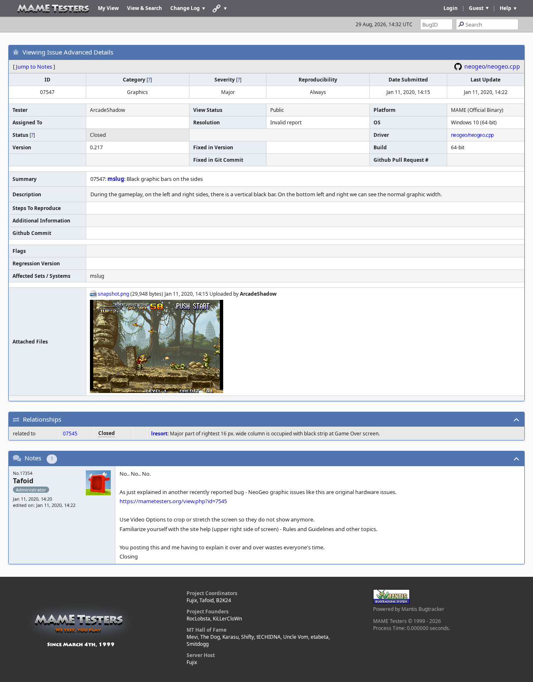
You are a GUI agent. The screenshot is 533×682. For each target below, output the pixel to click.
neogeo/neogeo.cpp (492, 66)
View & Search (144, 8)
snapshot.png (113, 293)
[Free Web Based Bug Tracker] (391, 601)
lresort (159, 433)
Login (450, 8)
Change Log (185, 8)
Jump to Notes (34, 66)
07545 (70, 433)
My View (108, 8)
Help (505, 8)
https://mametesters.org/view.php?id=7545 (173, 501)
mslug (115, 179)
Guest (476, 8)
